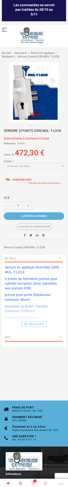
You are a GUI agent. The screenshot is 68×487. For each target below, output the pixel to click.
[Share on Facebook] (25, 235)
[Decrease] (8, 205)
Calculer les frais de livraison (43, 183)
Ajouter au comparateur (34, 226)
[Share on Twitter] (31, 235)
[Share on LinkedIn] (37, 235)
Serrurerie (21, 52)
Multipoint (8, 56)
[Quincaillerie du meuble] (32, 35)
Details (10, 258)
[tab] (34, 258)
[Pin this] (43, 235)
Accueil (6, 52)
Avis (8, 337)
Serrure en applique (42, 52)
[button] (30, 125)
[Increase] (28, 205)
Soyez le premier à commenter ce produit (26, 138)
